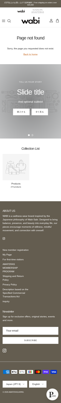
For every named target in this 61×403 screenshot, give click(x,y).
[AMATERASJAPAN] (30, 21)
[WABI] (21, 11)
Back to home (30, 54)
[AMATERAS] (37, 11)
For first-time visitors (13, 259)
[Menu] (3, 20)
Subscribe (30, 340)
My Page (7, 254)
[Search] (10, 20)
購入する (21, 112)
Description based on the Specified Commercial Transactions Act (15, 293)
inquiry (6, 301)
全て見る (40, 112)
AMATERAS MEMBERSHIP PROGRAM (10, 268)
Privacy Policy (10, 284)
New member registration (16, 250)
